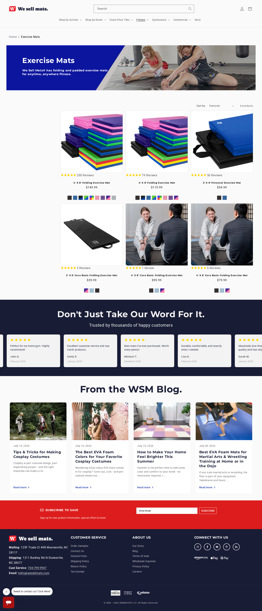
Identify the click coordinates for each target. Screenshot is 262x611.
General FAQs (79, 556)
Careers (137, 571)
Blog (135, 551)
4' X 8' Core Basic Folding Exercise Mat (157, 275)
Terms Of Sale (140, 556)
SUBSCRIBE (208, 511)
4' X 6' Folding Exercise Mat (157, 182)
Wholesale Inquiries (144, 561)
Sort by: (201, 105)
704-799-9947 (37, 568)
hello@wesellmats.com (33, 573)
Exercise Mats (30, 37)
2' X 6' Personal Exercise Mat (222, 182)
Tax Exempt (78, 571)
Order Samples (79, 545)
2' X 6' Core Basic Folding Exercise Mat (91, 275)
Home (13, 37)
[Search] (190, 9)
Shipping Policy (80, 561)
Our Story (138, 545)
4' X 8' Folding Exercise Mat (91, 182)
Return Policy (79, 566)
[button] (70, 20)
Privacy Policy (140, 566)
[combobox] (144, 9)
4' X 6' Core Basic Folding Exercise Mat (222, 275)
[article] (38, 447)
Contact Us (77, 551)
